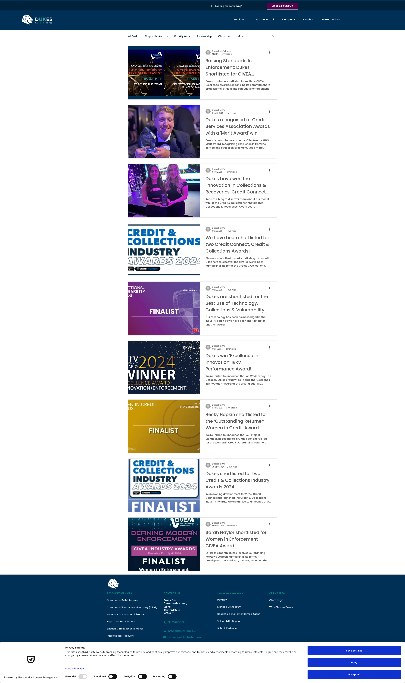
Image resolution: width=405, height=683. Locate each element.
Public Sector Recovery (120, 635)
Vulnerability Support (229, 621)
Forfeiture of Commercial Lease (125, 614)
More (241, 36)
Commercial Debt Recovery (123, 600)
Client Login (276, 600)
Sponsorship (204, 36)
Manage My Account (229, 606)
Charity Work (182, 36)
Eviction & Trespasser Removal (125, 628)
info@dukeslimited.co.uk (182, 630)
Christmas (224, 36)
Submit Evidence (227, 628)
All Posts (133, 36)
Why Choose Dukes (281, 607)
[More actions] (270, 52)
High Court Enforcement (121, 621)
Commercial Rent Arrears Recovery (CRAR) (126, 607)
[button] (239, 19)
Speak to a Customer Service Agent (235, 614)
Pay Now (222, 599)
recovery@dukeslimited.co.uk (185, 637)
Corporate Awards (156, 36)
